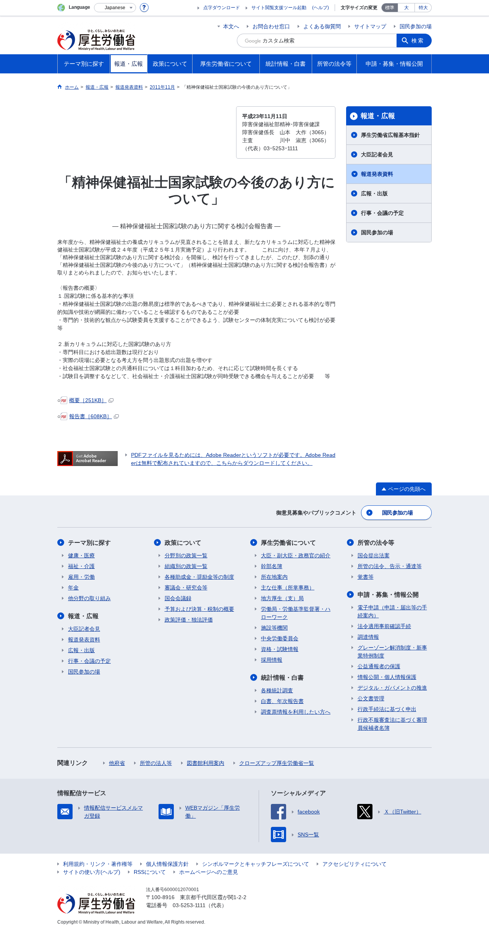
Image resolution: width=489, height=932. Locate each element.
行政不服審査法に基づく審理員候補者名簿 (392, 724)
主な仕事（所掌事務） (287, 588)
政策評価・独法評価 (189, 620)
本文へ (231, 26)
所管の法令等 (376, 542)
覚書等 (366, 577)
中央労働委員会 (279, 638)
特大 (423, 7)
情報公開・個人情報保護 (387, 677)
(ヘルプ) (320, 7)
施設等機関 (274, 628)
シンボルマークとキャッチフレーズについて (255, 864)
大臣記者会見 (377, 154)
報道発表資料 (377, 174)
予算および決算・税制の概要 (199, 609)
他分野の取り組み (89, 598)
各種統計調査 (277, 690)
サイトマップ (370, 26)
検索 (417, 40)
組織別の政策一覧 (186, 566)
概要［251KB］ (88, 400)
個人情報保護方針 (167, 864)
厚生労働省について (288, 542)
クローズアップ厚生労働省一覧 (276, 763)
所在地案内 (274, 577)
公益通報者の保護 (379, 666)
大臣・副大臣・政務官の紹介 (295, 555)
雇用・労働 (81, 577)
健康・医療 (81, 555)
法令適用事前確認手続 (384, 626)
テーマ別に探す (89, 542)
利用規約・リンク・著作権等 (98, 864)
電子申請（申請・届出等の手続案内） (392, 611)
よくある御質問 (322, 26)
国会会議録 (178, 598)
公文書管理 (371, 698)
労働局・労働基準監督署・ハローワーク (295, 613)
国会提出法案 (374, 555)
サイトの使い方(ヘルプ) (91, 872)
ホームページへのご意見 (208, 872)
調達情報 (368, 637)
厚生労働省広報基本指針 (390, 135)
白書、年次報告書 (282, 701)
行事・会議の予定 (382, 213)
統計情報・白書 (282, 677)
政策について (183, 542)
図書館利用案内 (205, 763)
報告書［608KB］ (90, 416)
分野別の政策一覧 (186, 555)
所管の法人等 (156, 763)
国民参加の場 (416, 26)
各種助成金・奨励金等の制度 (199, 577)
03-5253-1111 (189, 905)
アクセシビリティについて (354, 864)
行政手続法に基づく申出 (387, 709)
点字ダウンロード (221, 7)
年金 (73, 588)
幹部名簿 (271, 566)
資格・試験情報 (279, 649)
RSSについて (150, 872)
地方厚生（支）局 (282, 598)
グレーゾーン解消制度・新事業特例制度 (392, 652)
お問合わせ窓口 (271, 26)
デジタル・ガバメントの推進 (392, 688)
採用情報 (271, 660)
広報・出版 (374, 193)
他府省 (117, 763)
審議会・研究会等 (186, 588)
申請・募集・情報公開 (388, 594)
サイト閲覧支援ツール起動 (278, 7)
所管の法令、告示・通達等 (390, 566)
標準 (389, 7)
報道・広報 (378, 116)
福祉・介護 (81, 566)
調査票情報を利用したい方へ (295, 712)
